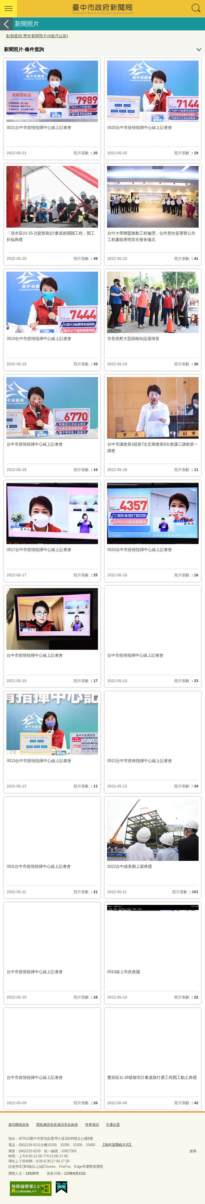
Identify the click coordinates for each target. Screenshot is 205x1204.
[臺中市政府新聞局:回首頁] (102, 8)
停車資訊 (92, 1125)
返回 (6, 23)
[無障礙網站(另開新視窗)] (31, 1188)
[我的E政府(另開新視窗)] (61, 1187)
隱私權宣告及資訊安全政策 (57, 1125)
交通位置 (113, 1125)
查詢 (196, 8)
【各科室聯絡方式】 (117, 1145)
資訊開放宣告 (18, 1125)
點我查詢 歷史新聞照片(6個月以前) (37, 36)
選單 (8, 8)
